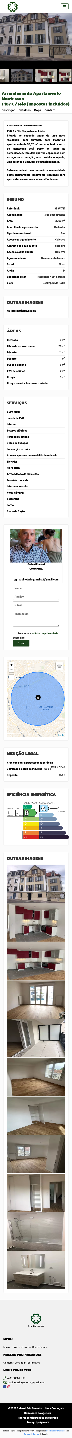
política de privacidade (44, 633)
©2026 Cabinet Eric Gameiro (25, 1408)
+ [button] (11, 665)
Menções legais (54, 1408)
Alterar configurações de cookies (38, 1417)
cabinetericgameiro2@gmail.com (38, 579)
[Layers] (59, 666)
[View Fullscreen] (11, 677)
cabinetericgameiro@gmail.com (26, 1382)
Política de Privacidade (55, 1431)
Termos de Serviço (31, 1434)
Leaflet (61, 735)
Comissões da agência (37, 1413)
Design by (38, 1422)
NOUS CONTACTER (17, 1370)
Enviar (21, 643)
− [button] (11, 670)
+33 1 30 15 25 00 (16, 1377)
